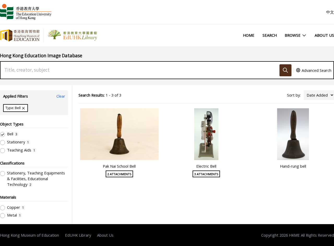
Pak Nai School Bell (119, 166)
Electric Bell (206, 166)
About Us (324, 35)
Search (270, 35)
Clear (60, 96)
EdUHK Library (78, 235)
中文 (330, 12)
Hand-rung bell (293, 166)
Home (248, 35)
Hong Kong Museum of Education (29, 235)
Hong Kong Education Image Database (41, 56)
